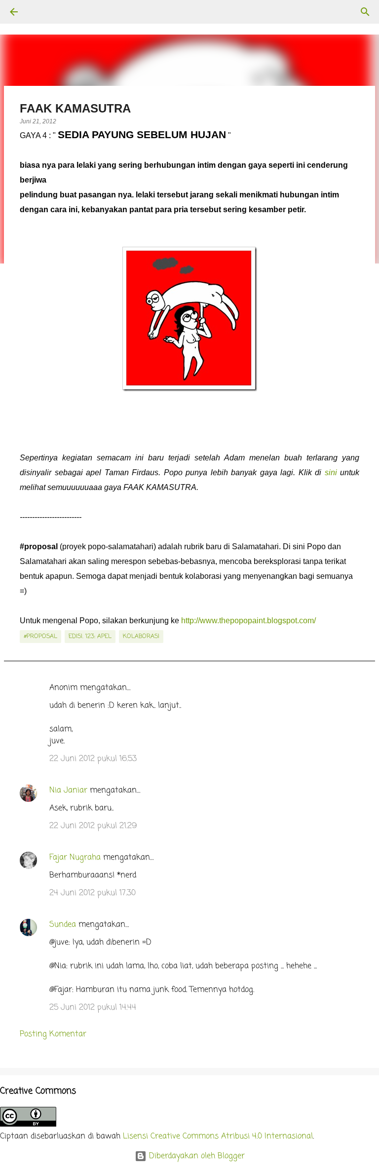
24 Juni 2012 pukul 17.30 (92, 893)
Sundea (62, 925)
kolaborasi (141, 636)
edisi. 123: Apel (90, 636)
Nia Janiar (68, 790)
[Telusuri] (41, 12)
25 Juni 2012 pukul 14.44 (92, 1008)
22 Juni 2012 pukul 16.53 (93, 759)
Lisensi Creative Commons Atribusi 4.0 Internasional (218, 1136)
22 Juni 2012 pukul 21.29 (93, 826)
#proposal (40, 636)
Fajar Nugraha (75, 858)
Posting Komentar (53, 1034)
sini (331, 472)
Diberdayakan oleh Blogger (196, 1156)
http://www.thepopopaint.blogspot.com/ (248, 620)
